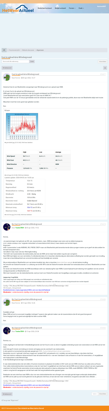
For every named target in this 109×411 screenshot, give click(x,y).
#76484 (103, 299)
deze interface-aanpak (64, 262)
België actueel (60, 8)
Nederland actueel (45, 8)
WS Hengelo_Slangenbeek (12, 288)
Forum (71, 8)
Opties (95, 394)
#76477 (103, 74)
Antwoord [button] (7, 68)
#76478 (103, 224)
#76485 (103, 328)
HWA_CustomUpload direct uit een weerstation (54, 351)
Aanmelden (101, 6)
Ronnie (17, 78)
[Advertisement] (54, 31)
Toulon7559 (19, 228)
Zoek (81, 8)
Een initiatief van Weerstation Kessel (31, 408)
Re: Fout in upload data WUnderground (27, 224)
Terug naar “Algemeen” (11, 400)
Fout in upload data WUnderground (17, 57)
